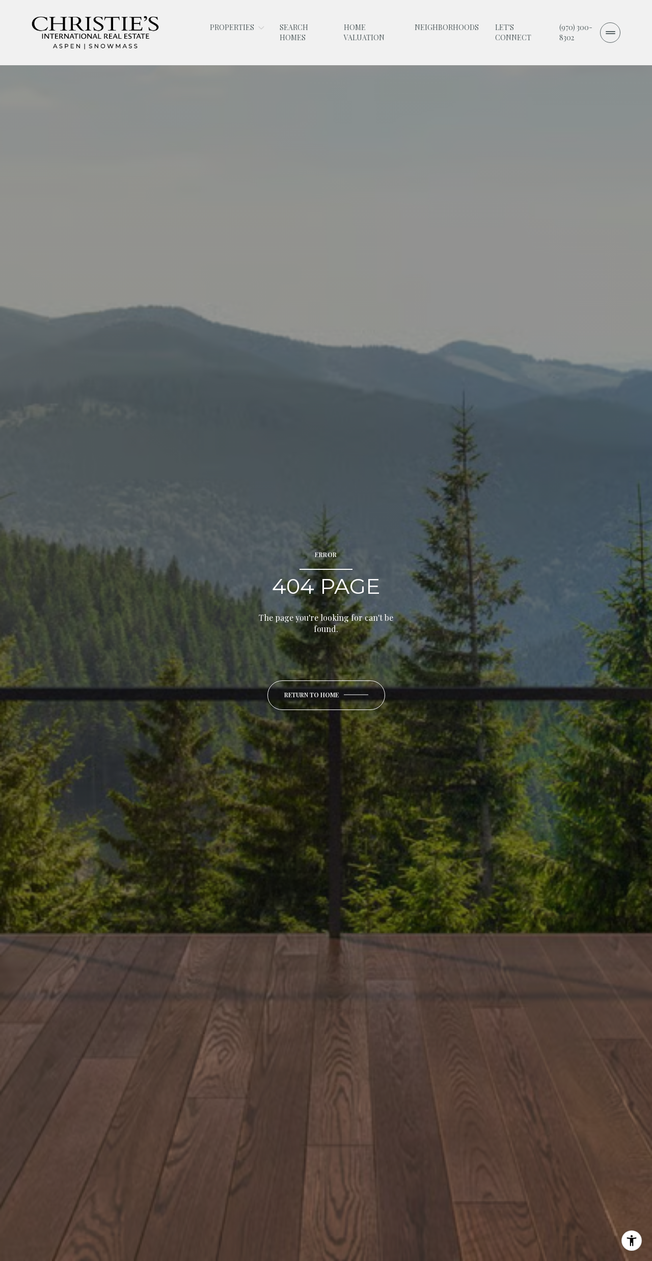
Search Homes (294, 32)
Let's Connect (513, 32)
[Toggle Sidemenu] (610, 32)
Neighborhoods (447, 27)
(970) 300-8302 (575, 32)
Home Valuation (364, 32)
